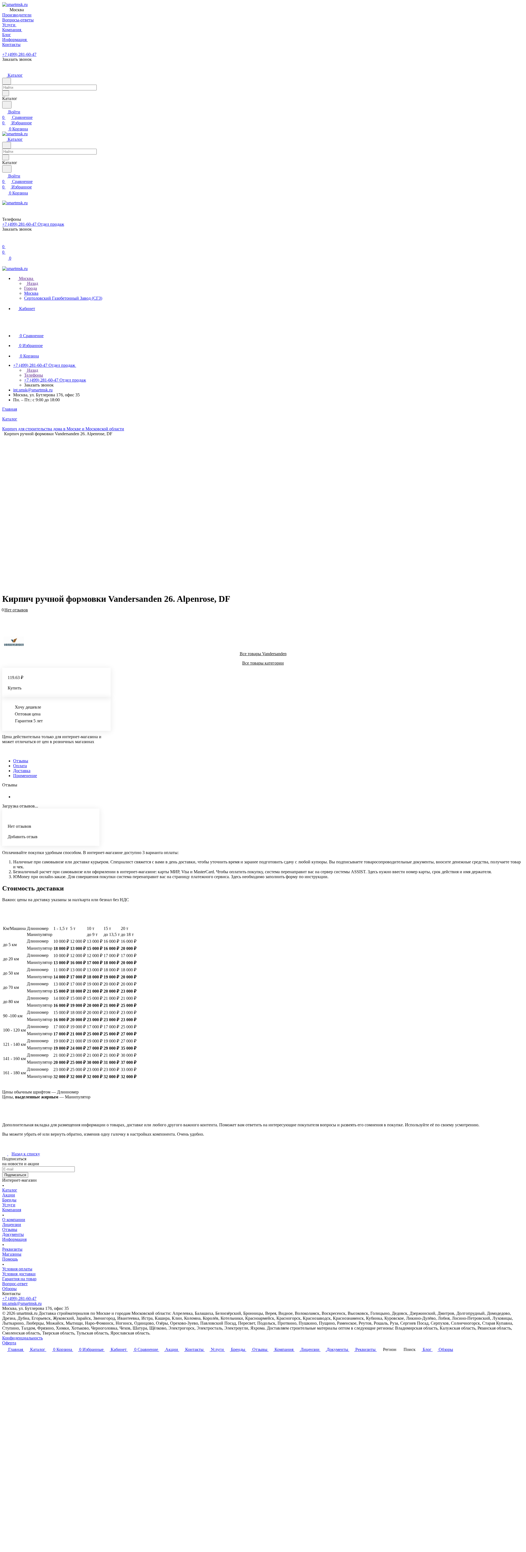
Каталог (9, 1190)
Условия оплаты (17, 1269)
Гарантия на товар (19, 1278)
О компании (13, 1219)
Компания (11, 1209)
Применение (25, 775)
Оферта (9, 1343)
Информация (14, 1239)
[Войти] (4, 241)
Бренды (9, 1200)
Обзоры (9, 1288)
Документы (13, 1234)
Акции (8, 1195)
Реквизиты (12, 1249)
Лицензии (11, 1224)
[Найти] (7, 104)
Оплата (20, 765)
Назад (32, 283)
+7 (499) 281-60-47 (19, 54)
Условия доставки (19, 1274)
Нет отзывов (16, 610)
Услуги (8, 1204)
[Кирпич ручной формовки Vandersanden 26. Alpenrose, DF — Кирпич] (300, 512)
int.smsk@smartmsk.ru (33, 390)
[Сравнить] (5, 618)
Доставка (21, 770)
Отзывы (20, 760)
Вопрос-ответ (15, 1283)
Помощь (10, 1259)
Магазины (11, 1254)
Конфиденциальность (22, 1338)
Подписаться (15, 1175)
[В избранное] (4, 613)
